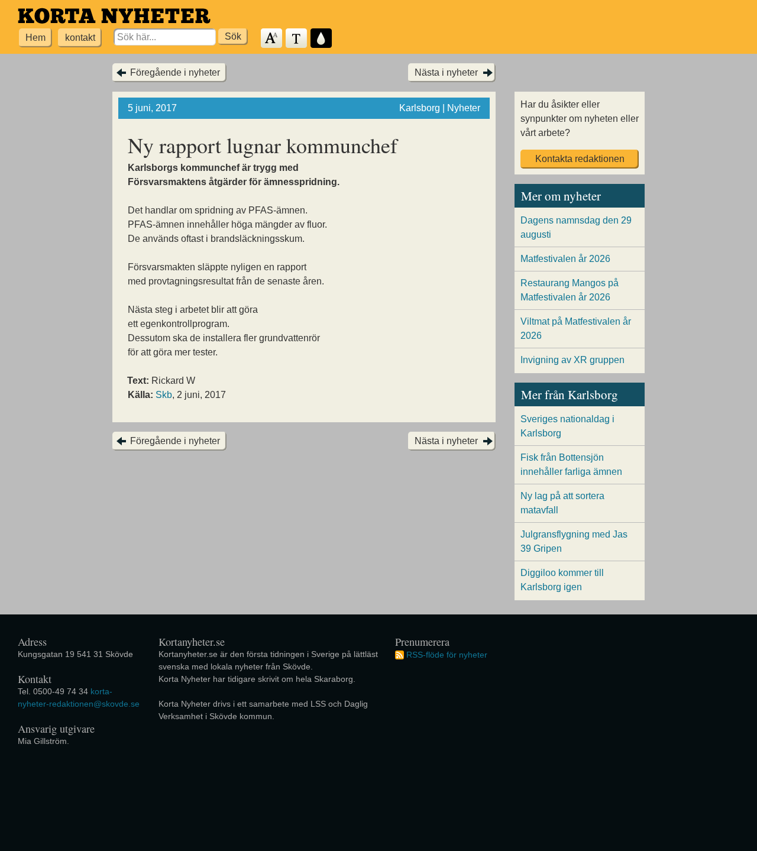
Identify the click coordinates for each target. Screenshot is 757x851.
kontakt (80, 38)
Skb (164, 395)
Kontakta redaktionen (580, 159)
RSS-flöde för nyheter (446, 654)
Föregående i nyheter (175, 72)
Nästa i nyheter (446, 72)
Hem (35, 38)
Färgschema (321, 38)
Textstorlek (272, 38)
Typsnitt (297, 38)
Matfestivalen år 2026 (565, 259)
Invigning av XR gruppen (572, 360)
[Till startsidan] (114, 16)
